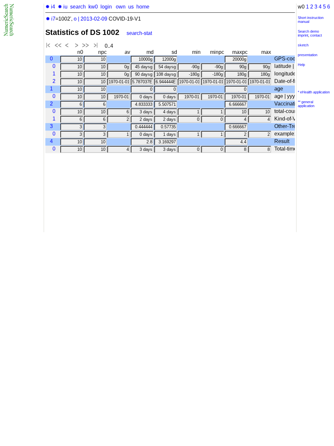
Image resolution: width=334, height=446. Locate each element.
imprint (303, 35)
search (78, 6)
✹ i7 (50, 19)
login (106, 6)
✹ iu (63, 6)
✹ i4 (50, 6)
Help (301, 65)
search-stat (139, 33)
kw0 (93, 6)
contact (316, 35)
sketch (303, 45)
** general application (306, 104)
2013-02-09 (94, 19)
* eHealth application (314, 92)
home (142, 6)
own (121, 6)
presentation (307, 55)
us (131, 6)
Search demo (308, 31)
